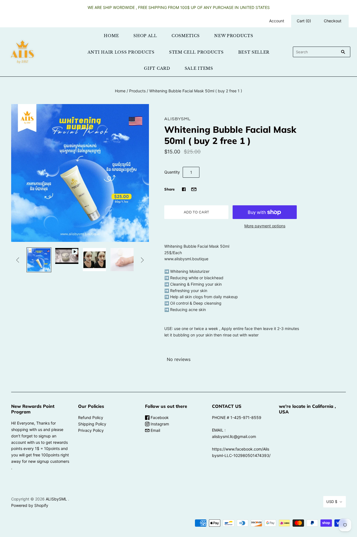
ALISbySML (177, 119)
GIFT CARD (157, 68)
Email (154, 430)
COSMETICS (186, 35)
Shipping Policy (92, 424)
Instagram (159, 424)
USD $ (331, 501)
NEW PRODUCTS (233, 35)
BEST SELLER (254, 52)
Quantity (172, 172)
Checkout (332, 20)
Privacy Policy (91, 430)
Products (137, 90)
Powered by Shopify (29, 505)
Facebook (159, 417)
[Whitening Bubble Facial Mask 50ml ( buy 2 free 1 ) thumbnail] (38, 259)
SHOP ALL (145, 35)
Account (276, 20)
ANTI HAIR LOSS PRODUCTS (121, 52)
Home (120, 90)
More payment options (264, 225)
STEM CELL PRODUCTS (196, 52)
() (304, 20)
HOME (111, 35)
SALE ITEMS (199, 68)
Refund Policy (90, 417)
